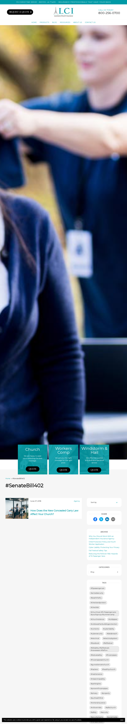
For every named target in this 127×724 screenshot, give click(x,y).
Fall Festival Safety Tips (98, 551)
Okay (122, 720)
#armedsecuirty (97, 593)
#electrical (95, 638)
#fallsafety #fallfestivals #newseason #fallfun (100, 649)
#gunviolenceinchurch (100, 665)
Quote (32, 469)
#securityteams (97, 717)
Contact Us (90, 22)
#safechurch (111, 708)
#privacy (94, 693)
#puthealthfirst (97, 698)
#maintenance (96, 674)
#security (104, 712)
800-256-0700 (109, 13)
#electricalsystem (110, 638)
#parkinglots (96, 684)
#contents (95, 629)
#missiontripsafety (98, 679)
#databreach (112, 634)
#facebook (95, 643)
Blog (54, 22)
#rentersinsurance (98, 703)
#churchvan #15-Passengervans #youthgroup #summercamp (103, 613)
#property (106, 693)
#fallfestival (108, 643)
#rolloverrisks (96, 708)
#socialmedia (112, 717)
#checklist (95, 607)
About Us (77, 22)
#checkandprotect (98, 603)
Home (34, 22)
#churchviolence (97, 619)
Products (44, 22)
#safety (93, 712)
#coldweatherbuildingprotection (104, 624)
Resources (65, 22)
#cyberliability (108, 629)
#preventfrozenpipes (99, 688)
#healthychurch (108, 669)
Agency (77, 501)
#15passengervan (97, 588)
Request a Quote (19, 12)
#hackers (94, 669)
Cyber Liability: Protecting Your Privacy (104, 547)
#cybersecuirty (97, 634)
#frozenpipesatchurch (100, 660)
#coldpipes (112, 619)
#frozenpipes (111, 655)
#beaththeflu (96, 598)
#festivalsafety (96, 655)
